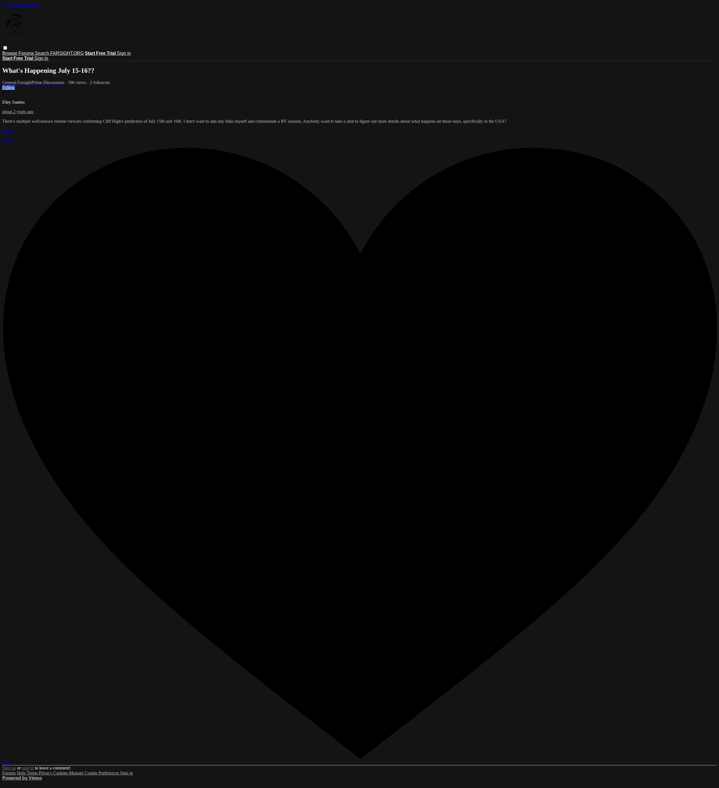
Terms (33, 773)
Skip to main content (20, 4)
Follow (8, 87)
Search (42, 53)
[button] (5, 48)
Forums (27, 53)
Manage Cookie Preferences (94, 773)
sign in (28, 768)
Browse (10, 53)
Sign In (41, 58)
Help (22, 773)
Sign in (124, 53)
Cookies (61, 773)
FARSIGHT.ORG (67, 53)
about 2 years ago (17, 111)
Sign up (9, 768)
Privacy (46, 773)
